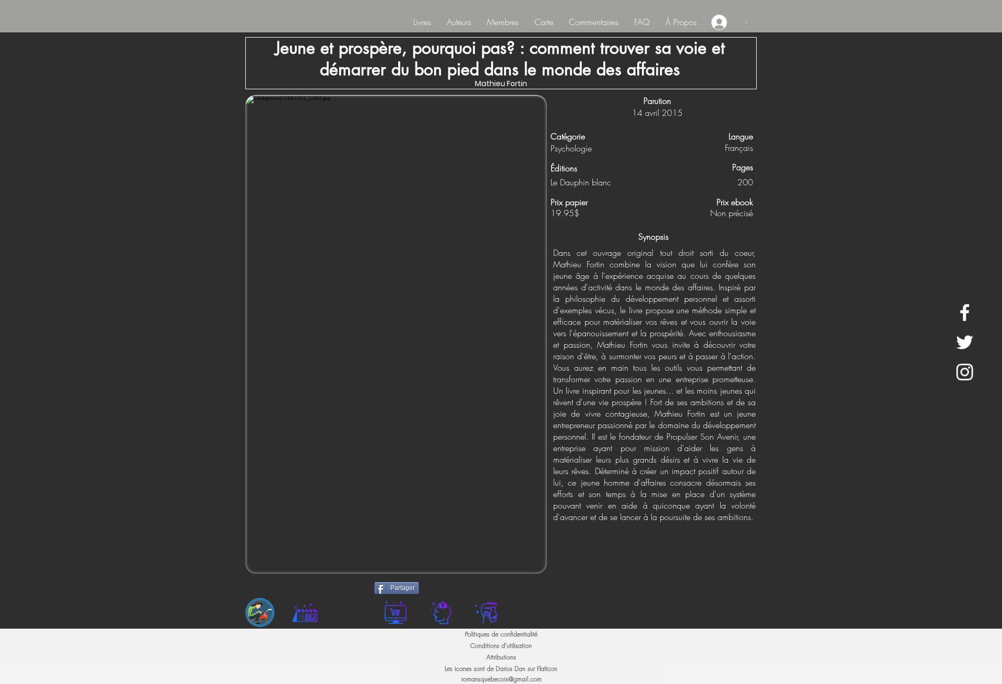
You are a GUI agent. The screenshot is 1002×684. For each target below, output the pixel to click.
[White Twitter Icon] (964, 342)
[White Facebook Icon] (964, 312)
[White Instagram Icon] (964, 372)
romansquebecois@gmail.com (501, 679)
